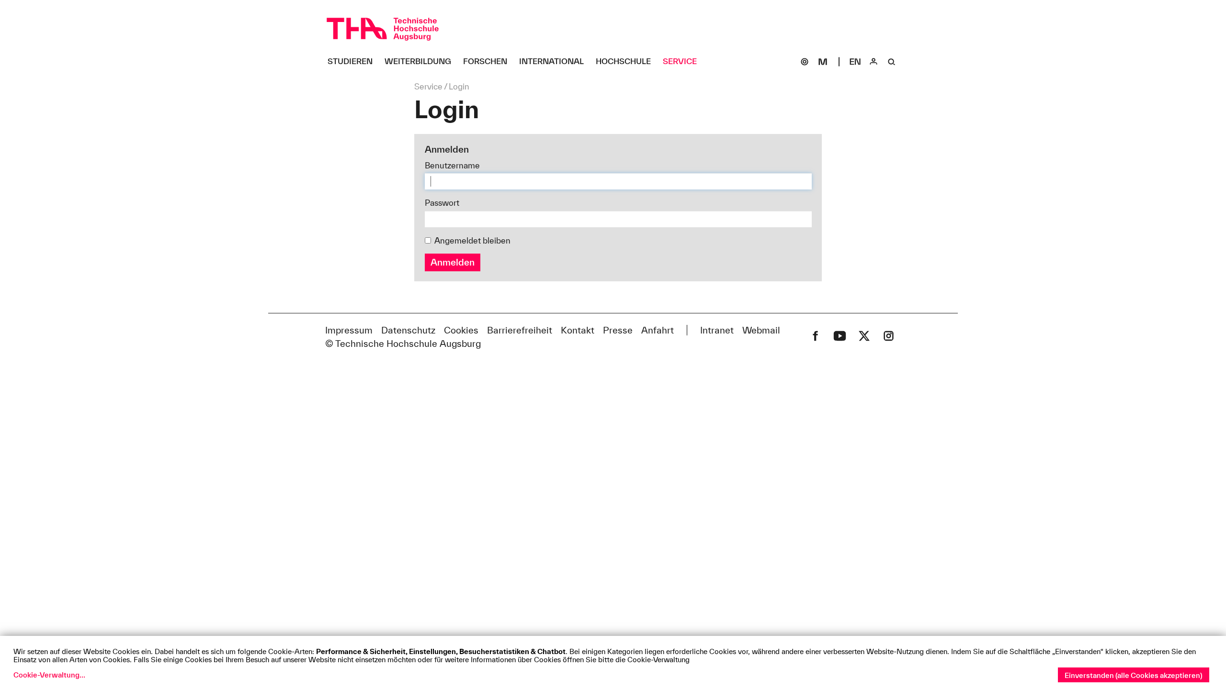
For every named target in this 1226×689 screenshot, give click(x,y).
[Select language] (855, 62)
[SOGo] (804, 62)
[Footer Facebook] (815, 336)
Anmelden (453, 262)
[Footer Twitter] (864, 336)
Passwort (442, 202)
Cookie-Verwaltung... (49, 675)
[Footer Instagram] (888, 336)
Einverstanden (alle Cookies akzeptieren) (1134, 675)
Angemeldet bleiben (472, 240)
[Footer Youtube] (840, 336)
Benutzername (452, 165)
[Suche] (892, 62)
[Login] (873, 62)
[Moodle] (823, 62)
